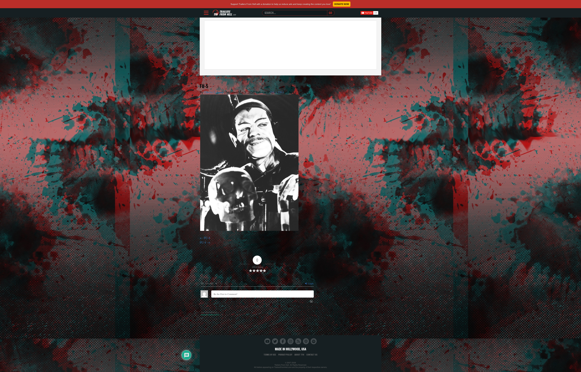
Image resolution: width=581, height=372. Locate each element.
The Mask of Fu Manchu (217, 77)
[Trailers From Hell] (216, 13)
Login (310, 283)
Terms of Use (270, 354)
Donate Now (341, 4)
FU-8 (207, 238)
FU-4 (203, 242)
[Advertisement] (290, 45)
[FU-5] (249, 163)
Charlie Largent (213, 92)
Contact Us (311, 354)
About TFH (299, 354)
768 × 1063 (277, 92)
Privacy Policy (285, 354)
